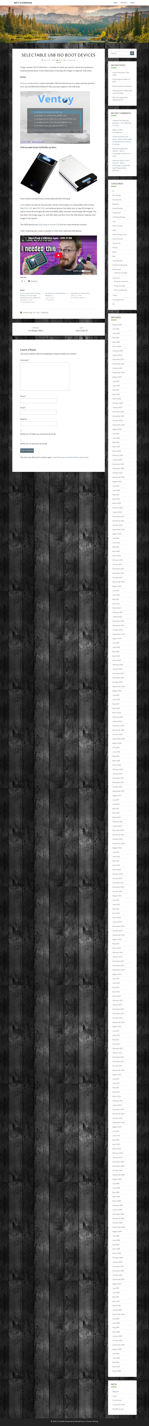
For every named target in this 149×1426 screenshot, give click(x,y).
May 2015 (115, 909)
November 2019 (118, 678)
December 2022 (118, 516)
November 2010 (118, 1114)
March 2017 (116, 817)
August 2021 (117, 586)
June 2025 (116, 385)
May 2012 (115, 1040)
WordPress (79, 1421)
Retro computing (120, 290)
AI (113, 191)
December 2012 (118, 1009)
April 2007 (116, 1301)
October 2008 (117, 1223)
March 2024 (116, 451)
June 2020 (116, 647)
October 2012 (117, 1018)
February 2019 (117, 717)
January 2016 (117, 878)
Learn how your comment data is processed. (71, 457)
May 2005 (115, 1362)
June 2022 (116, 542)
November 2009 (118, 1166)
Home (115, 3)
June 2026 (116, 333)
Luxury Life (116, 243)
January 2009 (117, 1210)
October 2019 (117, 682)
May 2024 (115, 442)
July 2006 (115, 1319)
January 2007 (117, 1310)
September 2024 (118, 425)
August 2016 (117, 848)
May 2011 (115, 1087)
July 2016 (115, 852)
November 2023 (118, 468)
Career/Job (116, 213)
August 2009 (117, 1179)
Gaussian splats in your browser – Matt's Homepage (120, 162)
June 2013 (116, 983)
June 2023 (116, 490)
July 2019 (115, 695)
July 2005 (115, 1353)
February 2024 (117, 455)
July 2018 (115, 747)
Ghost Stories (117, 226)
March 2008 (116, 1253)
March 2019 (116, 713)
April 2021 (116, 604)
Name (23, 396)
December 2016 (118, 830)
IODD (22, 205)
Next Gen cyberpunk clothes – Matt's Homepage (119, 151)
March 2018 (116, 765)
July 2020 (115, 643)
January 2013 (117, 1005)
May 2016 (115, 861)
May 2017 (115, 808)
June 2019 (116, 699)
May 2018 (115, 756)
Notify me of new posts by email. (33, 443)
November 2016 (118, 835)
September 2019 (118, 686)
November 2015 (118, 887)
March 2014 (116, 948)
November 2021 (118, 573)
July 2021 (115, 590)
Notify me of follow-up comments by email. (38, 434)
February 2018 (117, 769)
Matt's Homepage (23, 2)
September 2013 (118, 970)
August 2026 (117, 324)
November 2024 (118, 416)
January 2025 (117, 407)
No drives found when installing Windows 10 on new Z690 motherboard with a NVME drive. (30, 295)
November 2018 (118, 730)
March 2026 (116, 346)
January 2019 (117, 721)
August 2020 (117, 638)
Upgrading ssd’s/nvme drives (80, 293)
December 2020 (118, 621)
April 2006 (116, 1332)
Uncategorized (117, 300)
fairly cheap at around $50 (48, 224)
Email (23, 407)
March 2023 (116, 503)
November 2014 (118, 926)
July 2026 (115, 329)
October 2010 (117, 1118)
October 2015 (117, 891)
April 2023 (116, 499)
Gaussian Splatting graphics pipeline (121, 167)
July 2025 (115, 381)
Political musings (120, 273)
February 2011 (117, 1101)
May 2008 (115, 1244)
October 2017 (117, 787)
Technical (44, 312)
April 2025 (116, 394)
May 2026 (115, 338)
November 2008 (118, 1218)
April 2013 (116, 992)
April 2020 (116, 656)
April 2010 (116, 1144)
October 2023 (117, 473)
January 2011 (117, 1105)
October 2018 (117, 734)
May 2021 (115, 599)
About (133, 3)
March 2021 (116, 608)
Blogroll (115, 204)
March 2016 (116, 869)
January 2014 (117, 957)
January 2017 (117, 826)
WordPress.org (117, 1409)
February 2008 (117, 1257)
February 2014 (117, 952)
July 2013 (115, 978)
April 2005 (116, 1366)
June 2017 (116, 804)
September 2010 (118, 1122)
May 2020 (115, 651)
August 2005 (117, 1349)
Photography (117, 261)
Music (114, 252)
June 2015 (116, 904)
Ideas (114, 230)
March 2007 (116, 1305)
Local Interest (117, 239)
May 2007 (115, 1297)
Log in (114, 1396)
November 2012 (118, 1013)
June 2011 (116, 1083)
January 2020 (117, 669)
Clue (114, 221)
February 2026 (117, 351)
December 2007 (118, 1266)
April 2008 (116, 1249)
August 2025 (117, 377)
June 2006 (116, 1323)
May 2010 (115, 1140)
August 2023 (117, 481)
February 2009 (117, 1205)
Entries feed (117, 1400)
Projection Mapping (119, 265)
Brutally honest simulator (122, 86)
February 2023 (117, 508)
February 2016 (117, 874)
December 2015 (118, 883)
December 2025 (118, 359)
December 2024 (118, 412)
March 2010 (116, 1148)
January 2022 (117, 564)
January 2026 (117, 355)
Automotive (116, 200)
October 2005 (117, 1340)
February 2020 (117, 664)
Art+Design (116, 195)
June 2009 (116, 1188)
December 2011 (118, 1057)
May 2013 (115, 987)
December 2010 (118, 1109)
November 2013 (118, 965)
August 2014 (117, 939)
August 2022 (117, 534)
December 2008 (118, 1214)
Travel (114, 295)
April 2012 (116, 1044)
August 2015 (117, 896)
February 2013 (117, 1000)
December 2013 (118, 961)
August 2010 (117, 1127)
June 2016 (116, 856)
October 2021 (117, 577)
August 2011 (117, 1074)
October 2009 (117, 1170)
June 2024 (116, 438)
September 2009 (118, 1175)
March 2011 (116, 1096)
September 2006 (118, 1314)
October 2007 (117, 1275)
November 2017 (118, 782)
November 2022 (118, 521)
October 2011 (117, 1066)
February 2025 (117, 403)
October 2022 (117, 525)
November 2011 (118, 1061)
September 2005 (118, 1345)
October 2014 (117, 931)
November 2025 (118, 364)
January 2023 (117, 512)
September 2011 (118, 1070)
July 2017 (115, 800)
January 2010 (117, 1157)
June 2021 (116, 595)
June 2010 (116, 1135)
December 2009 (118, 1162)
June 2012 (116, 1035)
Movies (115, 247)
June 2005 (116, 1358)
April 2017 (116, 813)
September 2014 (118, 935)
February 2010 (117, 1153)
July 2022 (115, 538)
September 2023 (118, 477)
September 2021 (118, 582)
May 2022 (115, 547)
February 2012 (117, 1048)
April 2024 (116, 446)
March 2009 (116, 1201)
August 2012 (117, 1026)
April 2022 (116, 551)
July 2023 (115, 486)
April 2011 (116, 1092)
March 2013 (116, 996)
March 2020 (116, 660)
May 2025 (115, 390)
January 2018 (117, 774)
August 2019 (117, 691)
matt (61, 60)
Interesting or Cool (31, 312)
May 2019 (115, 704)
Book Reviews (117, 208)
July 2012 (115, 1031)
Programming (119, 286)
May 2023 (115, 495)
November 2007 (118, 1271)
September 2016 (118, 843)
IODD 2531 (28, 208)
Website (23, 419)
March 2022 (116, 555)
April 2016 (116, 865)
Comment (25, 360)
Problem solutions (121, 281)
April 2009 (116, 1196)
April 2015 (116, 913)
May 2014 (115, 944)
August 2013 (117, 974)
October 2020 (117, 630)
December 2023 (118, 464)
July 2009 (115, 1183)
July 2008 (115, 1236)
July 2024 (115, 433)
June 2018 (116, 752)
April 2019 (116, 708)
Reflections (116, 269)
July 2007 (115, 1288)
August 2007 (117, 1284)
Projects (124, 3)
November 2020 (118, 625)
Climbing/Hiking (118, 217)
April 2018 (116, 760)
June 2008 (116, 1240)
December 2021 (118, 569)
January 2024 (117, 460)
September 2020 (118, 634)
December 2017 (118, 778)
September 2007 (118, 1279)
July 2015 (115, 900)
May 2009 (115, 1192)
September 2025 (118, 372)
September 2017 (118, 791)
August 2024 (117, 429)
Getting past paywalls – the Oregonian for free (121, 123)
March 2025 (116, 399)
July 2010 (115, 1131)
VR (113, 304)
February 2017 (117, 822)
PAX (113, 256)
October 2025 (117, 368)
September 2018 (118, 739)
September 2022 (118, 529)
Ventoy (23, 83)
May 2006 (115, 1327)
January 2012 (117, 1053)
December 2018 (118, 726)
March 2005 (116, 1371)
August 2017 (117, 795)
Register (115, 1391)
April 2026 (116, 342)
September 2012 (118, 1022)
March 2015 (116, 917)
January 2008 (117, 1262)
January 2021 (117, 617)
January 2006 (117, 1336)
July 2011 (115, 1079)
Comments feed (118, 1404)
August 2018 (117, 743)
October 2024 (117, 420)
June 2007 (116, 1292)
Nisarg (95, 1421)
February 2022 (117, 560)
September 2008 (118, 1227)
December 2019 (118, 673)
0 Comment (71, 60)
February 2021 (117, 612)
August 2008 (117, 1231)
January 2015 (117, 922)
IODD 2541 (40, 208)
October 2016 (117, 839)
